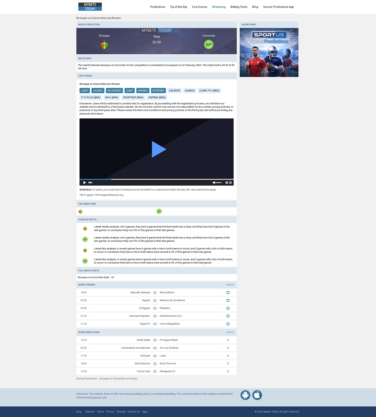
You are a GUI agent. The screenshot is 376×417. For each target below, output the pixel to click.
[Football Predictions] (269, 52)
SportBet (158, 90)
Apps (144, 411)
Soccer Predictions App (278, 6)
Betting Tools (238, 6)
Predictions (157, 6)
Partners (90, 411)
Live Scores (199, 6)
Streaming (219, 6)
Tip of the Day (178, 6)
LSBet (84, 90)
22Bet (129, 90)
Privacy (110, 411)
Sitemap (121, 411)
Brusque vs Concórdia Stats (94, 277)
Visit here (85, 189)
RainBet (143, 90)
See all (230, 284)
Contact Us (134, 411)
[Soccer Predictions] (92, 6)
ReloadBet (114, 90)
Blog (255, 6)
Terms (100, 411)
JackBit (98, 90)
